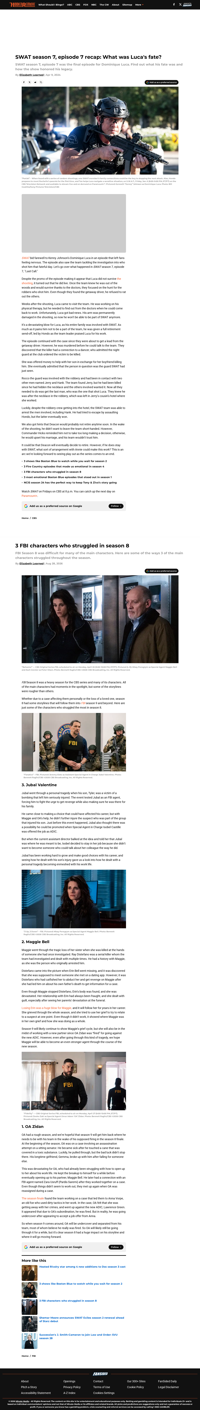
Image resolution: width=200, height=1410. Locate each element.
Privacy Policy (72, 1387)
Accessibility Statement (36, 1393)
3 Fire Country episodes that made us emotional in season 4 (64, 466)
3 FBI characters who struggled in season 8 (52, 471)
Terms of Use (101, 1387)
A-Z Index (69, 1393)
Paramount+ (29, 495)
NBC (93, 4)
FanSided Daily (167, 1381)
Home (25, 518)
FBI (34, 1356)
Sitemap (127, 4)
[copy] (41, 82)
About (115, 4)
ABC (69, 4)
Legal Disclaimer (168, 1387)
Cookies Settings (103, 1393)
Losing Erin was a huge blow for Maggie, (47, 1008)
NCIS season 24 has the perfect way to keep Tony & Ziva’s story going (70, 482)
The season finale (33, 1198)
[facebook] (174, 4)
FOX (85, 4)
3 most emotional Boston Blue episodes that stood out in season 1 (68, 477)
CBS (77, 4)
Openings (69, 1381)
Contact (98, 1381)
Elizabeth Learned (31, 74)
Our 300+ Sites (136, 1381)
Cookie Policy (135, 1387)
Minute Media (22, 1401)
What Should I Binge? (51, 4)
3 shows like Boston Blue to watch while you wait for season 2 (65, 461)
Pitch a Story (29, 1387)
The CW (104, 4)
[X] (180, 4)
